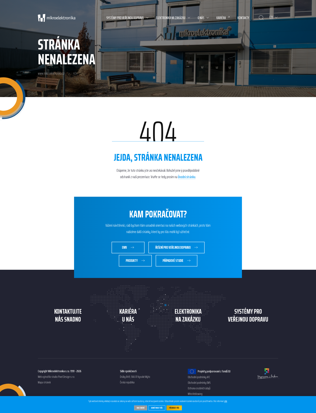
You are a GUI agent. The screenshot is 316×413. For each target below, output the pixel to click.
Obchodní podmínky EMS (199, 383)
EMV (124, 247)
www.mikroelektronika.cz (51, 73)
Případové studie (173, 260)
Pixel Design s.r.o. (66, 377)
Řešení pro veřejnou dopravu (173, 247)
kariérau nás (128, 315)
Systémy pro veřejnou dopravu (248, 315)
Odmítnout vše (157, 408)
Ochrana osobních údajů (199, 388)
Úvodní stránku (186, 177)
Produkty (132, 260)
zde (225, 401)
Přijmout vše (174, 408)
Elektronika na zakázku (188, 315)
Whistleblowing (195, 394)
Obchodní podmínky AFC (199, 377)
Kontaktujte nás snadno (68, 315)
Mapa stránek (44, 382)
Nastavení (141, 408)
